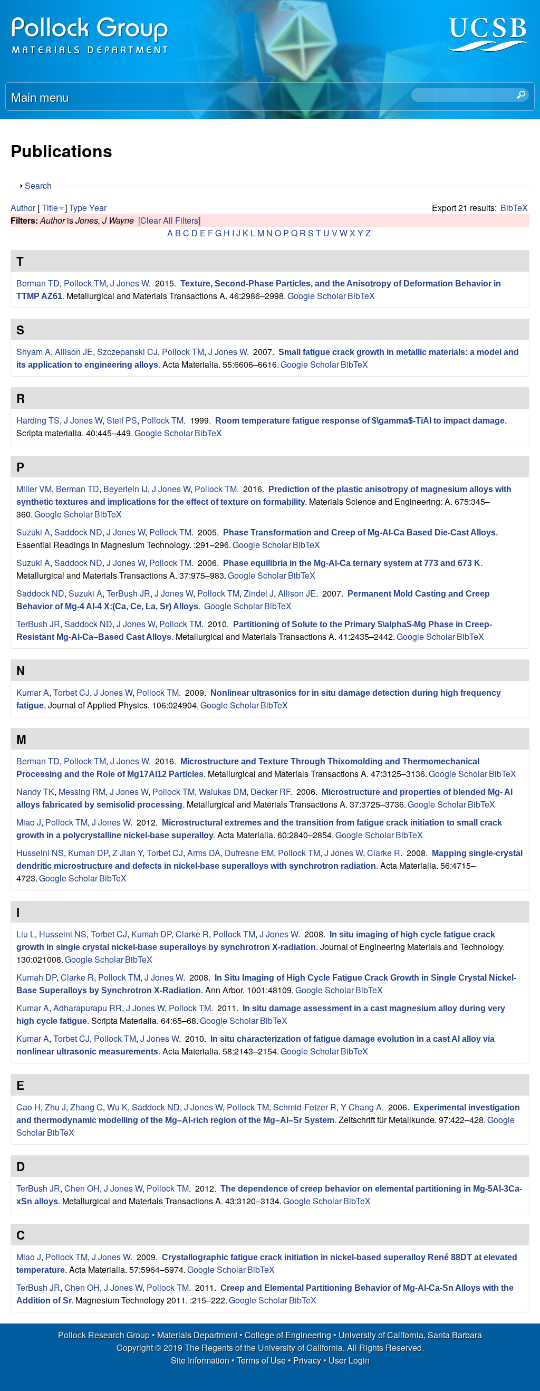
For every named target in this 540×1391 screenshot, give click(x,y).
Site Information (200, 1360)
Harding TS (38, 420)
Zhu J (55, 1107)
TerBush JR (128, 593)
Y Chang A (361, 1107)
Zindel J (259, 593)
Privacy (307, 1360)
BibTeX (514, 208)
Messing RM (82, 791)
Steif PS (122, 420)
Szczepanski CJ (127, 352)
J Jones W (129, 283)
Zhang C (86, 1107)
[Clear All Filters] (169, 220)
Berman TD (38, 283)
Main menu (40, 96)
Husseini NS (40, 853)
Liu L (25, 934)
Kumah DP (88, 853)
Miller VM (34, 489)
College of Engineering (288, 1335)
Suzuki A (33, 532)
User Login (349, 1360)
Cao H (28, 1107)
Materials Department (197, 1335)
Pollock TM (85, 283)
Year (98, 208)
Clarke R (383, 853)
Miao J (28, 822)
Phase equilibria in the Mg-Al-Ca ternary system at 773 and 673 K (351, 563)
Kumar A (32, 692)
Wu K (117, 1107)
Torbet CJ (71, 692)
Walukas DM (222, 791)
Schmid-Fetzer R (304, 1107)
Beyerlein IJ (125, 489)
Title (50, 208)
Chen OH (82, 1188)
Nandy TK (35, 791)
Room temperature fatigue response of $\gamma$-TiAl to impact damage (360, 420)
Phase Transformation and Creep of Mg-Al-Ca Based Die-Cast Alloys (359, 532)
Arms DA (203, 853)
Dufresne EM (249, 853)
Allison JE (74, 352)
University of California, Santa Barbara (410, 1335)
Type (78, 208)
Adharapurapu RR (87, 1008)
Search (38, 185)
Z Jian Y (127, 853)
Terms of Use (261, 1360)
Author (23, 208)
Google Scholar (316, 296)
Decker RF (270, 791)
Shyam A (33, 352)
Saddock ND (78, 532)
